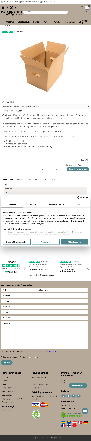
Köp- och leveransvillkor (41, 384)
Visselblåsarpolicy (9, 388)
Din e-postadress (65, 381)
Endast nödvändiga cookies (16, 242)
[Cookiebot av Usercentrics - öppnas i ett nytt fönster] (78, 198)
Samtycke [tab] (12, 204)
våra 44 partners (14, 216)
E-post (6, 312)
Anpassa (44, 242)
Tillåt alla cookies (74, 242)
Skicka (7, 362)
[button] (87, 11)
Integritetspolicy (8, 391)
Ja (32, 357)
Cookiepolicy (7, 395)
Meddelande (8, 323)
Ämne (5, 290)
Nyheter (5, 381)
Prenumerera (78, 385)
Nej (38, 357)
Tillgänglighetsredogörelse (12, 398)
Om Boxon (6, 377)
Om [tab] (79, 204)
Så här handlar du (39, 377)
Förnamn (6, 296)
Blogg (4, 384)
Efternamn (7, 301)
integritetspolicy (50, 351)
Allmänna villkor (38, 388)
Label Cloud (6, 411)
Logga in (35, 381)
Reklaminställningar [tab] (56, 204)
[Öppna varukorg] (87, 8)
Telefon (6, 318)
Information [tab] (34, 204)
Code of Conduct (8, 402)
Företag (6, 307)
